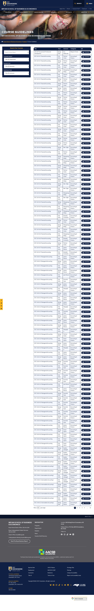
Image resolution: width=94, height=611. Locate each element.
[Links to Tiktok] (67, 534)
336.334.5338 (26, 527)
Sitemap (69, 570)
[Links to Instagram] (64, 534)
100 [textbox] (38, 507)
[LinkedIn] (1, 305)
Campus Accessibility (72, 572)
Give (90, 8)
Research (53, 12)
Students (69, 12)
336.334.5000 (12, 589)
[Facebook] (1, 300)
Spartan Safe (31, 567)
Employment (31, 570)
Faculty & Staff (76, 8)
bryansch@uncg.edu (26, 537)
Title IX (30, 575)
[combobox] (38, 508)
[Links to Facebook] (61, 534)
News (36, 533)
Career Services (38, 12)
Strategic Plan (70, 567)
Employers (84, 8)
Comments (31, 572)
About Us (84, 12)
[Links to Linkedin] (73, 534)
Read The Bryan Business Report (19, 541)
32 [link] (90, 507)
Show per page (39, 507)
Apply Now (62, 8)
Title (35, 48)
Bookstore (50, 572)
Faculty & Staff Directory (41, 536)
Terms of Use (51, 575)
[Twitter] (1, 303)
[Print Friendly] (1, 308)
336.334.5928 (12, 532)
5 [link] (84, 507)
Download (87, 52)
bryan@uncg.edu (20, 534)
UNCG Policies (51, 567)
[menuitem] (62, 9)
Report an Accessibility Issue (74, 575)
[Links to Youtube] (70, 534)
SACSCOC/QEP (51, 570)
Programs (8, 12)
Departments (23, 12)
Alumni (68, 8)
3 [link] (79, 507)
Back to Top (88, 516)
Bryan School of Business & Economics (19, 9)
